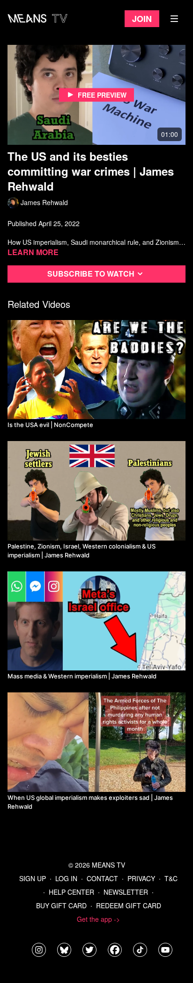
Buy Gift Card (61, 905)
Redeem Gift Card (128, 905)
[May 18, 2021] (96, 742)
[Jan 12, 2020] (96, 370)
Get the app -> (98, 919)
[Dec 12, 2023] (96, 491)
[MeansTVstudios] (64, 950)
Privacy (141, 878)
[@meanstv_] (140, 950)
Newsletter (126, 892)
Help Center (71, 892)
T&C (171, 878)
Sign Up (32, 878)
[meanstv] (115, 950)
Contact (102, 878)
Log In (66, 878)
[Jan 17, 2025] (96, 621)
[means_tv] (39, 950)
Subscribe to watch (90, 273)
